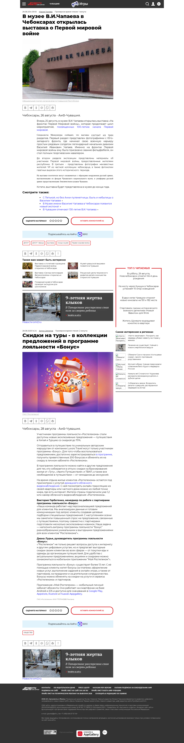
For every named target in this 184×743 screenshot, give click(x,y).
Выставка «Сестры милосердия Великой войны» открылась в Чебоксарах (49, 275)
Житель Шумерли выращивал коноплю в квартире (138, 322)
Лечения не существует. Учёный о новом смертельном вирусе (143, 346)
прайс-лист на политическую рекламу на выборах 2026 (67, 694)
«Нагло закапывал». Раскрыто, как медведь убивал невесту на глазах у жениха (144, 338)
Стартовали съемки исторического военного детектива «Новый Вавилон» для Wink (138, 310)
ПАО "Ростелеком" (30, 414)
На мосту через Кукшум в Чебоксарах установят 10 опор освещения (139, 287)
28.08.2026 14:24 (29, 331)
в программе (104, 454)
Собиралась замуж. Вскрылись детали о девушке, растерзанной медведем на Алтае (143, 385)
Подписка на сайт (50, 691)
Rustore (53, 594)
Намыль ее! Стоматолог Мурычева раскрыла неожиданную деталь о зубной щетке (143, 376)
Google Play (95, 591)
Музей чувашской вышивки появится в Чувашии (92, 265)
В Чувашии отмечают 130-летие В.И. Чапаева (69, 209)
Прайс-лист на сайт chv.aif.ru (74, 691)
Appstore (42, 594)
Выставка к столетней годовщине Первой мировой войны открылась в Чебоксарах (50, 266)
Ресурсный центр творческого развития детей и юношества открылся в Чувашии (94, 275)
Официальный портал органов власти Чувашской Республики (50, 101)
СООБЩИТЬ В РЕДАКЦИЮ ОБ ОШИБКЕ (111, 694)
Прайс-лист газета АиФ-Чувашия (106, 691)
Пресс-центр (83, 688)
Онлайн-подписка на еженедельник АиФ (133, 688)
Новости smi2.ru (32, 322)
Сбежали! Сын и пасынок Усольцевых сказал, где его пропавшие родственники (145, 357)
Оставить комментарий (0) (92, 221)
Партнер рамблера (66, 732)
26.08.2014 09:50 (29, 12)
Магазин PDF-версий (102, 688)
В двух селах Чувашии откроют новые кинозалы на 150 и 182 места (138, 299)
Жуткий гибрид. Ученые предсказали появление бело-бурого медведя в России (144, 366)
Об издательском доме (64, 688)
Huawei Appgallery (71, 594)
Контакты (46, 688)
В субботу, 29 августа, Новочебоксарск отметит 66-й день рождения (139, 276)
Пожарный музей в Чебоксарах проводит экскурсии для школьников (49, 284)
